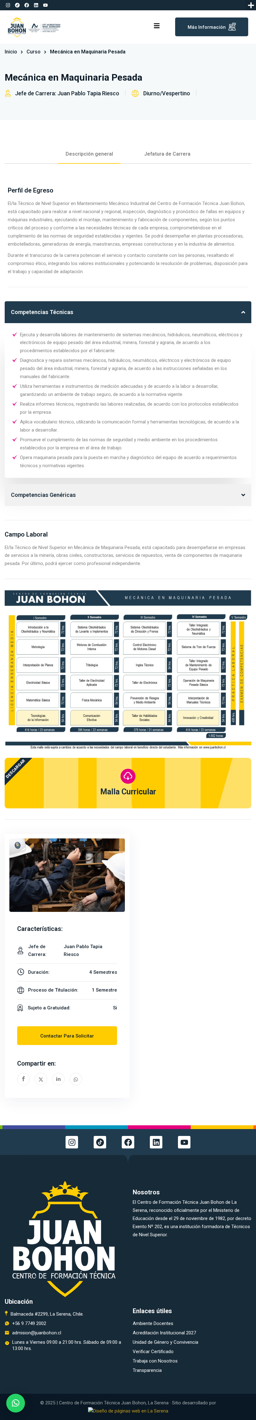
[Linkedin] (36, 5)
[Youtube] (45, 5)
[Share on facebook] (23, 1079)
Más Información (207, 27)
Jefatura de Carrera (167, 154)
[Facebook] (26, 5)
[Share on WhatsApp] (76, 1079)
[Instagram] (7, 5)
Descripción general (89, 154)
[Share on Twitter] (41, 1079)
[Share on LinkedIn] (58, 1079)
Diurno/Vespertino (166, 93)
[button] (251, 5)
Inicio (11, 52)
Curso (34, 52)
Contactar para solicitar (67, 1036)
